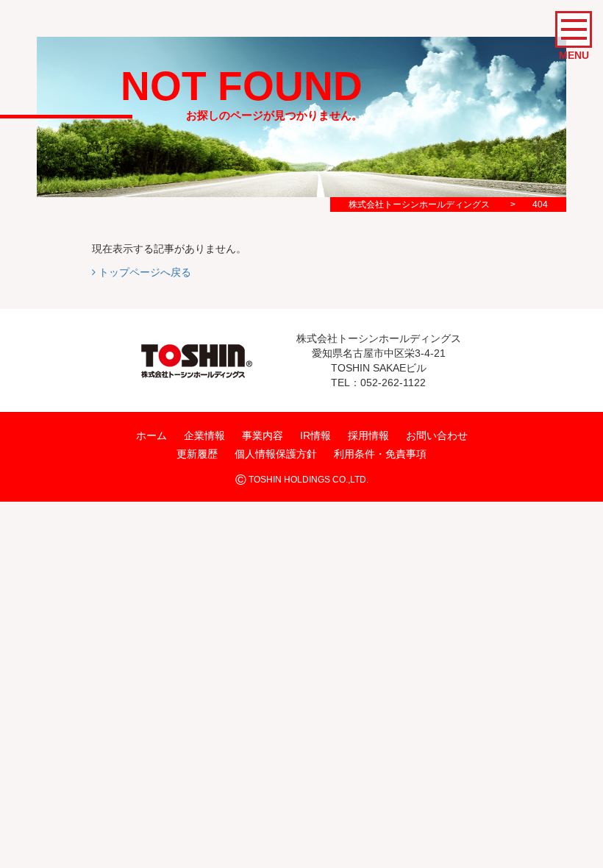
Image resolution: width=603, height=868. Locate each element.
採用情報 (368, 435)
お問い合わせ (437, 435)
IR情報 (315, 435)
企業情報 (204, 435)
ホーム (151, 435)
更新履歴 (197, 454)
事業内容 (262, 435)
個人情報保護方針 (276, 454)
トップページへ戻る (143, 272)
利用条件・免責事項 (380, 454)
